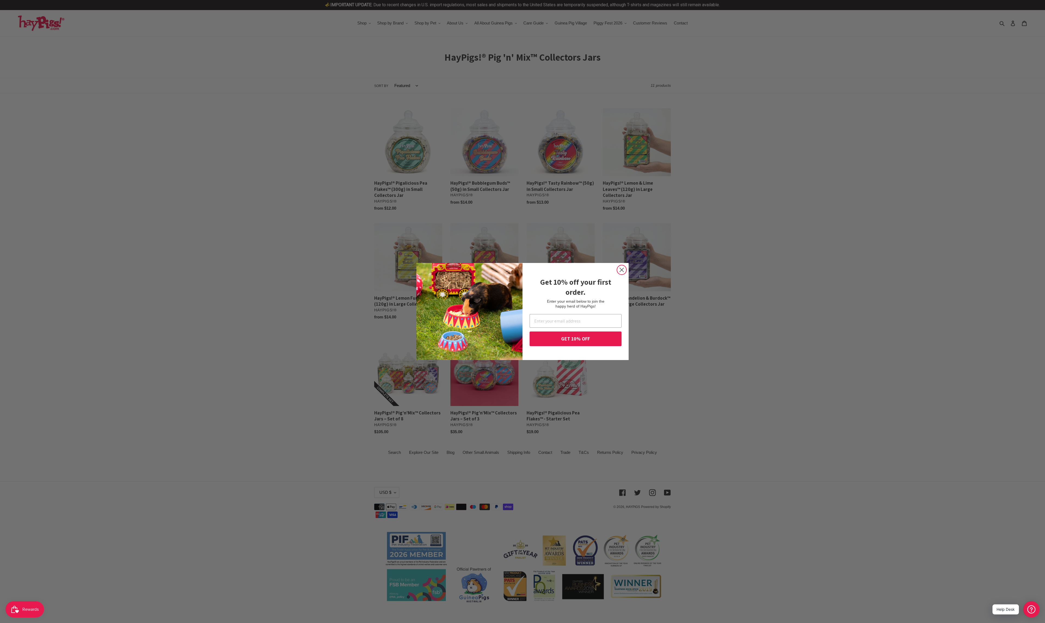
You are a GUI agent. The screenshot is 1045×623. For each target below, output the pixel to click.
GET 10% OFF (575, 339)
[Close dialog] (621, 270)
